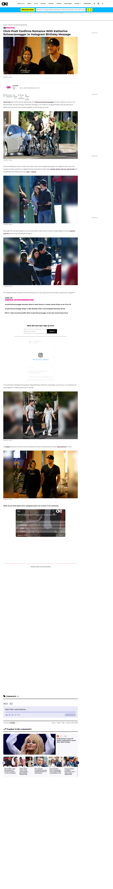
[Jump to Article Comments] (4, 95)
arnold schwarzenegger (20, 24)
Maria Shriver (61, 447)
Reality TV (21, 3)
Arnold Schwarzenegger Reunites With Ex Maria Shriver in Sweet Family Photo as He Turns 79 (38, 304)
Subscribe (87, 3)
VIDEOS (58, 3)
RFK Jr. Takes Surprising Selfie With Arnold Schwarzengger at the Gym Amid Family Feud (36, 313)
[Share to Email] (27, 95)
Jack (27, 172)
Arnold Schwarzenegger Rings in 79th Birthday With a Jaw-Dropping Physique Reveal (35, 309)
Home (5, 24)
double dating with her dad (59, 169)
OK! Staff (15, 85)
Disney (33, 172)
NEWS (29, 3)
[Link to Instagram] (98, 3)
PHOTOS (51, 3)
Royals (43, 3)
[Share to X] (15, 95)
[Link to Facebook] (94, 3)
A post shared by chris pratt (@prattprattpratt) (40, 377)
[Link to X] (103, 3)
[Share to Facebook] (9, 95)
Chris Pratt (7, 102)
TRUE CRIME (68, 3)
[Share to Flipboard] (21, 95)
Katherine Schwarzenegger (44, 102)
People (7, 447)
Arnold (72, 169)
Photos (10, 24)
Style (36, 3)
